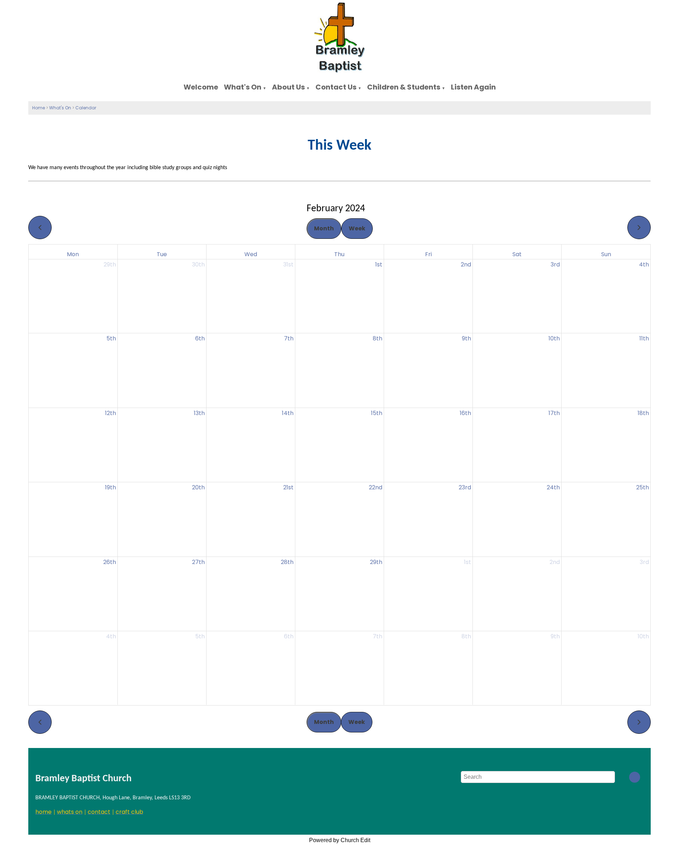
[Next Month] (639, 227)
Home (38, 108)
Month (324, 228)
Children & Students (403, 87)
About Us (288, 87)
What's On (242, 87)
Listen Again (473, 87)
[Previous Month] (40, 227)
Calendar (85, 108)
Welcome (201, 87)
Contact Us (335, 87)
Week (357, 228)
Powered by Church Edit (339, 840)
